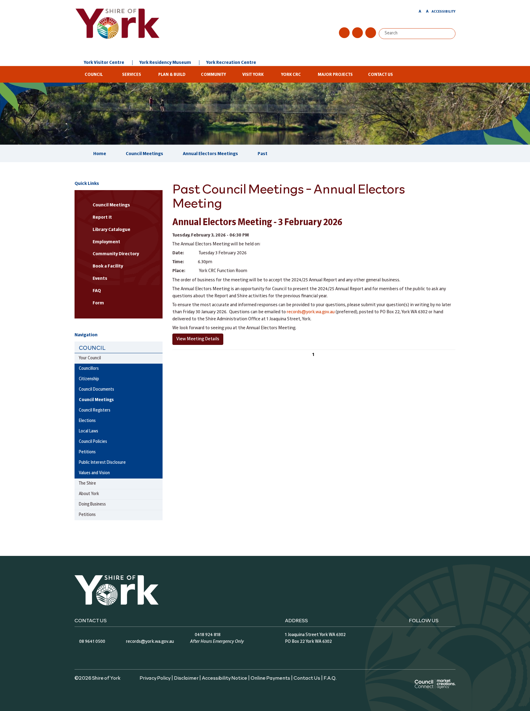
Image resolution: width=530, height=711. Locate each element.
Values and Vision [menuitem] (94, 473)
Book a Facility (108, 266)
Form (98, 303)
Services (131, 74)
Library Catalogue (111, 229)
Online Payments (270, 677)
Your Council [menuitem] (90, 358)
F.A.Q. (330, 677)
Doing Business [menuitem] (92, 504)
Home (99, 153)
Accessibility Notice (224, 677)
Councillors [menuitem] (89, 368)
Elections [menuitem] (87, 421)
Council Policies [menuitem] (93, 441)
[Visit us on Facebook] (344, 32)
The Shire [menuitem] (87, 483)
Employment (106, 242)
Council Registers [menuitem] (94, 410)
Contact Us (380, 74)
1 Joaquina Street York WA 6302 (315, 634)
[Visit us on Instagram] (357, 32)
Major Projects (335, 74)
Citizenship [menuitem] (89, 379)
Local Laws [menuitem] (88, 431)
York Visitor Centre (104, 62)
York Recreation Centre (231, 62)
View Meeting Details (197, 339)
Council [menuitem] (92, 347)
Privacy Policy (155, 677)
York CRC (291, 74)
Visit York (252, 74)
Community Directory (116, 254)
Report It (102, 217)
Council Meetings (144, 153)
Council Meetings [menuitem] (96, 400)
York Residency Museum (165, 62)
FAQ (97, 290)
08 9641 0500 (92, 641)
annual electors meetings (210, 153)
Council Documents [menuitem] (96, 389)
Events (100, 278)
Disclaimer (186, 677)
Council (94, 74)
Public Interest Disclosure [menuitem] (102, 462)
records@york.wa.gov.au (311, 312)
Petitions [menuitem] (87, 452)
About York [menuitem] (89, 494)
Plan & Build (172, 74)
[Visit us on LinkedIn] (370, 32)
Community (213, 74)
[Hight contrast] (414, 12)
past (262, 153)
